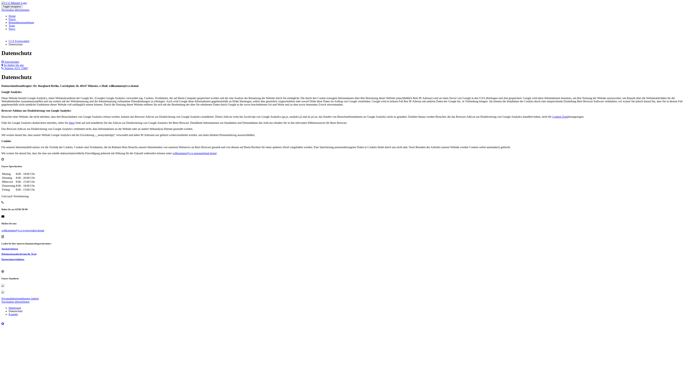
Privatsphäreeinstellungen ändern (20, 298)
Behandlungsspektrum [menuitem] (21, 22)
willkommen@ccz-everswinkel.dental (22, 230)
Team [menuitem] (12, 25)
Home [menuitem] (12, 16)
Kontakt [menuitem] (13, 314)
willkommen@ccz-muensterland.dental (194, 153)
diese (72, 122)
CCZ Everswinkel (19, 41)
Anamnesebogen (9, 248)
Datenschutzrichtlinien (12, 259)
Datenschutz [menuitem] (16, 311)
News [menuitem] (12, 28)
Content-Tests (560, 116)
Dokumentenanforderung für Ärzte (19, 254)
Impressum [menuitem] (15, 307)
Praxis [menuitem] (12, 19)
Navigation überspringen (15, 9)
